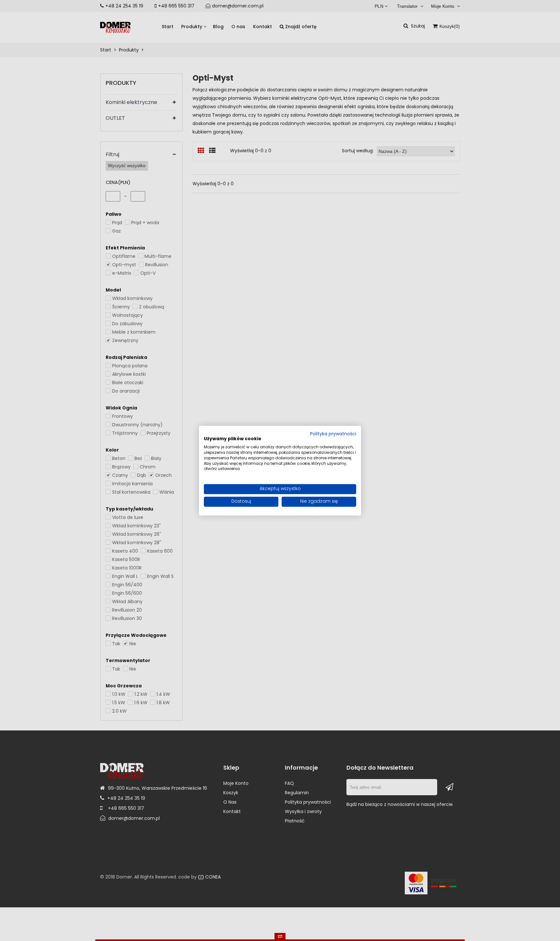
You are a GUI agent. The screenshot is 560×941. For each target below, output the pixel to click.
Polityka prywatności (333, 434)
